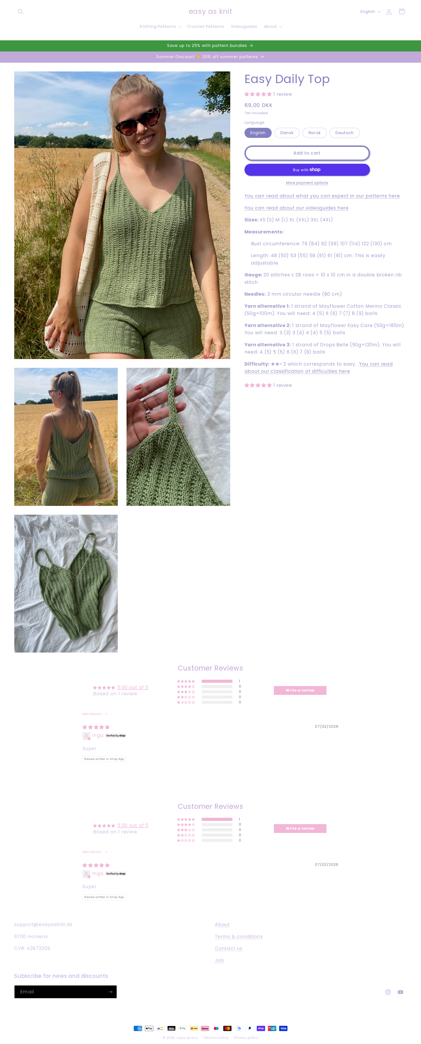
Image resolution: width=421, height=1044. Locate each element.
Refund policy (217, 1037)
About (222, 924)
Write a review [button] (300, 690)
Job (219, 960)
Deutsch (344, 132)
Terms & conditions (239, 936)
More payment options (307, 182)
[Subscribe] (110, 992)
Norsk (315, 132)
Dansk (287, 132)
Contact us (229, 948)
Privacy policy (246, 1037)
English (258, 132)
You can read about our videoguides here (296, 208)
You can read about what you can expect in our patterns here (322, 196)
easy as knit (187, 1038)
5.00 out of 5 (133, 687)
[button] (20, 11)
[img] (96, 727)
